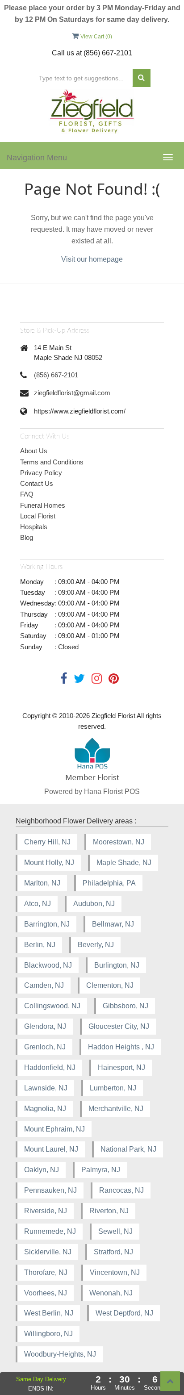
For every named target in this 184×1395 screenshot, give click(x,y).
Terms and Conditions (52, 462)
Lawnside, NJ (45, 1088)
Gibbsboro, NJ (125, 1006)
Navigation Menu (37, 157)
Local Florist (37, 516)
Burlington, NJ (116, 965)
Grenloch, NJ (45, 1047)
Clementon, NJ (110, 985)
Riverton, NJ (109, 1211)
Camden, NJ (44, 985)
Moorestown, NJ (118, 842)
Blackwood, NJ (48, 965)
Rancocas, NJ (121, 1190)
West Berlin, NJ (48, 1313)
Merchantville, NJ (115, 1108)
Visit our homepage (92, 259)
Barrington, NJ (47, 924)
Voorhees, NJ (45, 1293)
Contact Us (36, 483)
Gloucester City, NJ (118, 1026)
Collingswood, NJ (52, 1006)
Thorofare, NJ (45, 1272)
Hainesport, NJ (121, 1067)
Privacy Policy (41, 472)
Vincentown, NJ (115, 1272)
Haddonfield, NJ (49, 1067)
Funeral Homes (42, 505)
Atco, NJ (37, 903)
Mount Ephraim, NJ (54, 1129)
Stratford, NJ (113, 1252)
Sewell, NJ (115, 1231)
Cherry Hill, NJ (47, 842)
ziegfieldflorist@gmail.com (72, 393)
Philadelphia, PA (109, 883)
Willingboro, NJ (48, 1333)
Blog (26, 537)
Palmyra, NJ (100, 1170)
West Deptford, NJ (124, 1313)
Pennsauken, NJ (50, 1190)
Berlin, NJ (39, 944)
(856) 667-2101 (56, 375)
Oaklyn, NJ (41, 1170)
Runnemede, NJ (50, 1231)
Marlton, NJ (42, 883)
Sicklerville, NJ (47, 1252)
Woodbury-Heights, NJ (60, 1354)
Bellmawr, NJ (113, 924)
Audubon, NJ (94, 903)
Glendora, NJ (45, 1026)
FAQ (26, 494)
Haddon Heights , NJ (121, 1047)
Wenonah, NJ (111, 1293)
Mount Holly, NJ (49, 862)
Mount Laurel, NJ (51, 1149)
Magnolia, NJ (45, 1108)
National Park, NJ (128, 1149)
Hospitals (33, 526)
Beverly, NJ (96, 944)
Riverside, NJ (45, 1211)
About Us (33, 451)
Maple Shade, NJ (123, 862)
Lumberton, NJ (113, 1088)
